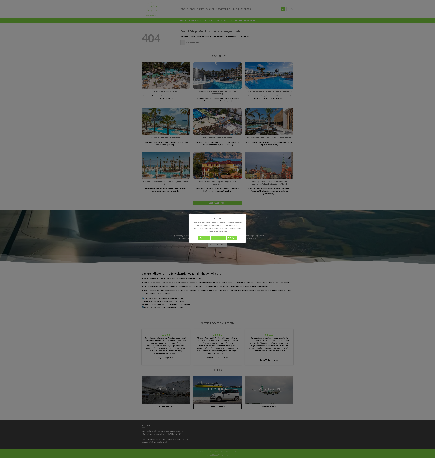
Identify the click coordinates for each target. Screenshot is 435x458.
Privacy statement (219, 238)
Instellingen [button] (232, 238)
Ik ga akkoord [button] (204, 238)
